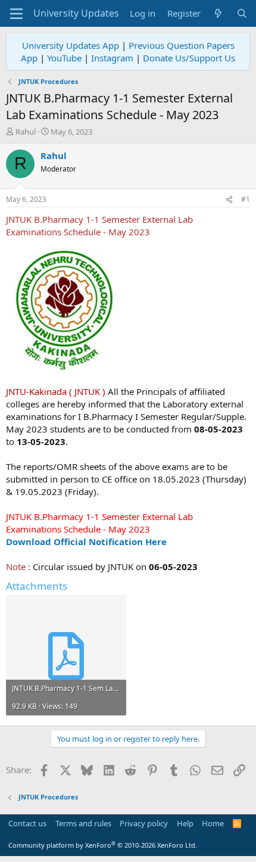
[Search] (242, 13)
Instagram (112, 58)
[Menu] (16, 14)
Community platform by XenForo (102, 845)
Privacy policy (144, 823)
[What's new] (218, 13)
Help (185, 823)
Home (213, 823)
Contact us (27, 823)
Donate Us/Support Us (189, 58)
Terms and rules (83, 823)
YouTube (64, 58)
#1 (245, 199)
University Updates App (70, 45)
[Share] (229, 200)
